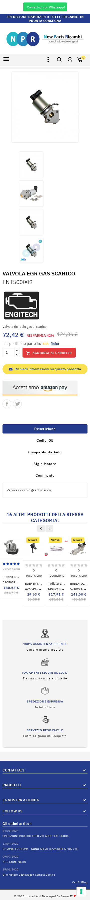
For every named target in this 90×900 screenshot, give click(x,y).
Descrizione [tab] (45, 429)
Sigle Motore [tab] (45, 464)
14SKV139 (61, 589)
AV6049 (37, 589)
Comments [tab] (45, 475)
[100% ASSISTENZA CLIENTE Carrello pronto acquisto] (45, 640)
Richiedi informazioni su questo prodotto (47, 369)
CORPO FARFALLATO (17, 577)
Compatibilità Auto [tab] (45, 452)
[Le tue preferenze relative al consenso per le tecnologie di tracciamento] (81, 891)
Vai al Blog (80, 882)
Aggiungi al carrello (49, 353)
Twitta (17, 404)
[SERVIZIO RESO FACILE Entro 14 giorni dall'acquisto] (44, 726)
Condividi (7, 404)
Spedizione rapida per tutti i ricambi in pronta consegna (45, 19)
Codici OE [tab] (45, 440)
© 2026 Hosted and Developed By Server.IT (45, 896)
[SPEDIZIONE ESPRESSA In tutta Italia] (45, 697)
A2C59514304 (16, 582)
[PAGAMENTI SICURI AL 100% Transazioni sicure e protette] (45, 669)
